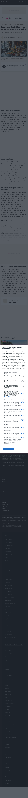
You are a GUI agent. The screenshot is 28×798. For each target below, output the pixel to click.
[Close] (25, 347)
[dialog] (14, 399)
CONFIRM (8, 448)
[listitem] (14, 373)
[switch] (22, 376)
